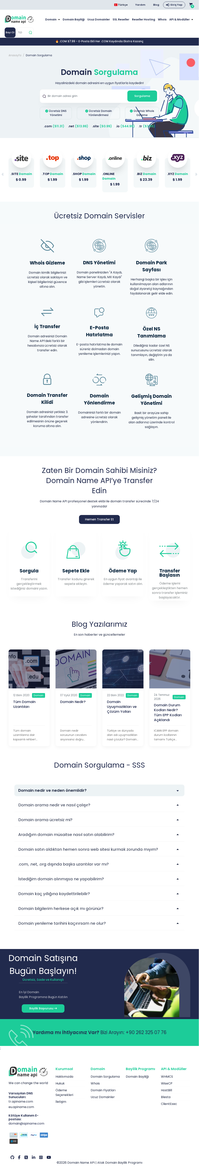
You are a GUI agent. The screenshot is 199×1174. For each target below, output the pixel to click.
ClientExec (169, 1104)
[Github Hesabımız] (12, 1157)
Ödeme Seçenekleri (64, 1092)
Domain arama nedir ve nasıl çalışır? (54, 805)
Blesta (165, 1097)
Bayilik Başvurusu (41, 1008)
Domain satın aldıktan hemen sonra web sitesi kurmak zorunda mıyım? (88, 849)
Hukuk (60, 1083)
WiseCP (166, 1083)
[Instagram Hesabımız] (41, 1157)
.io (125, 126)
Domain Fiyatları (103, 1090)
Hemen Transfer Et (99, 519)
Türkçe (122, 5)
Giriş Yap (176, 5)
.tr (147, 126)
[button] (196, 174)
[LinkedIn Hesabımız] (33, 1157)
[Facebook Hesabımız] (19, 1157)
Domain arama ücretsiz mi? (45, 820)
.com (54, 126)
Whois (162, 19)
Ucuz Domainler (98, 19)
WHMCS (167, 1076)
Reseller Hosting (143, 19)
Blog (156, 5)
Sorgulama (142, 96)
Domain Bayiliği (74, 19)
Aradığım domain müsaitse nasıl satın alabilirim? (66, 834)
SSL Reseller (121, 19)
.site (102, 126)
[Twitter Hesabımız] (26, 1157)
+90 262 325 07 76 (146, 1032)
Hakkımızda (64, 1076)
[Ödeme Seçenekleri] (29, 1139)
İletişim (61, 1101)
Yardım (140, 5)
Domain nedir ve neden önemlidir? (52, 790)
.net (78, 126)
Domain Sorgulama (105, 1076)
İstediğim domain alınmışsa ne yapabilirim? (61, 879)
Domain (51, 19)
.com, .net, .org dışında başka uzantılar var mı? (63, 864)
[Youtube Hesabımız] (49, 1157)
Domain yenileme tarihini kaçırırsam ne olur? (62, 923)
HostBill (166, 1090)
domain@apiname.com (26, 1123)
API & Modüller (179, 19)
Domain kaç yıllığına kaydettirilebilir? (54, 893)
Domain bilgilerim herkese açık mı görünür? (60, 908)
